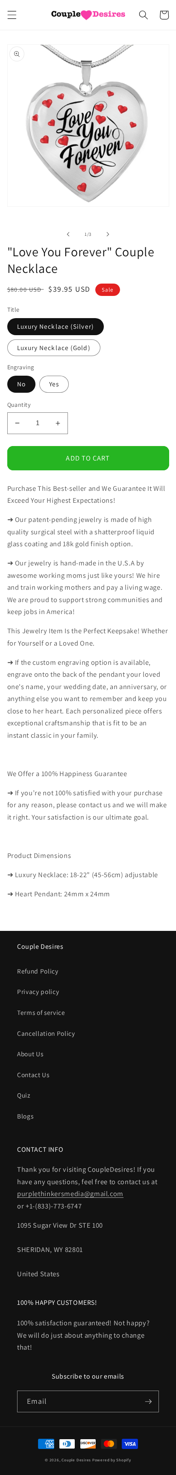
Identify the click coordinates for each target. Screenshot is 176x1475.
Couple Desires (76, 1460)
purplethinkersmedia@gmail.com (70, 1193)
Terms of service (41, 1012)
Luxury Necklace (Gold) (54, 347)
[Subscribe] (148, 1402)
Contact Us (33, 1074)
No (21, 384)
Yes (54, 384)
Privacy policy (38, 991)
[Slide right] (107, 234)
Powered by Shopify (111, 1460)
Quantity (19, 404)
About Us (30, 1053)
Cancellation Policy (46, 1033)
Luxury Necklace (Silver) (55, 326)
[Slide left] (68, 234)
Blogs (25, 1116)
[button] (11, 15)
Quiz (23, 1095)
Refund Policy (38, 971)
